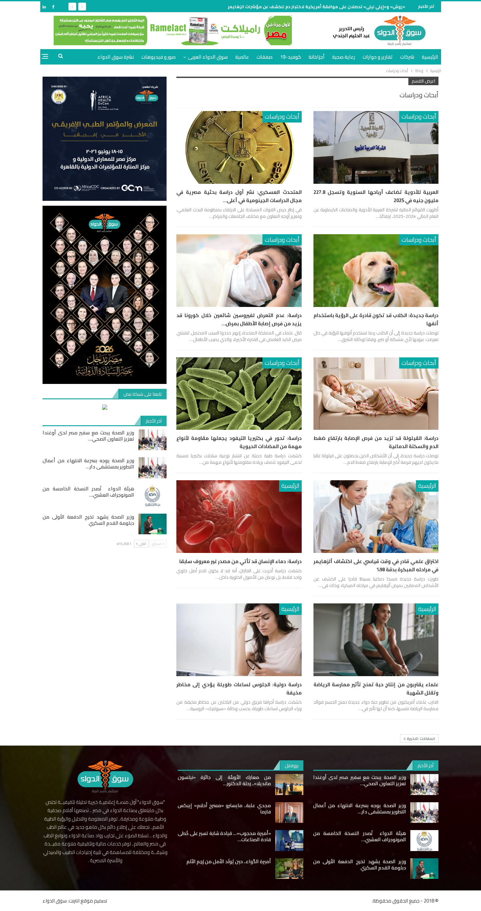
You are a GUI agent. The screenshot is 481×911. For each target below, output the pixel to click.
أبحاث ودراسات (418, 116)
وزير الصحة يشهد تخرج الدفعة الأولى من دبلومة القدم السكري (88, 520)
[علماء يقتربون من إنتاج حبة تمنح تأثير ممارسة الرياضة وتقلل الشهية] (375, 639)
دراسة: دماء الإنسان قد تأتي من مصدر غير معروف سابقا (240, 561)
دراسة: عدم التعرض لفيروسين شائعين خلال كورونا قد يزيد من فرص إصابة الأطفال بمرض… (238, 319)
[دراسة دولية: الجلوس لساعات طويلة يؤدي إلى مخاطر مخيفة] (238, 639)
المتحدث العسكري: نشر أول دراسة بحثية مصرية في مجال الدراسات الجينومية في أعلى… (238, 196)
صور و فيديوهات (158, 57)
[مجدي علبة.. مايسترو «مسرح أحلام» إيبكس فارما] (289, 812)
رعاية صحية (343, 57)
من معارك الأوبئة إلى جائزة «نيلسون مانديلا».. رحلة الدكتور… (224, 780)
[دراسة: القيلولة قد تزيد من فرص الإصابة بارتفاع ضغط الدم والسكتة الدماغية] (375, 393)
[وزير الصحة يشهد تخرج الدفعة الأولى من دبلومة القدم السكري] (152, 524)
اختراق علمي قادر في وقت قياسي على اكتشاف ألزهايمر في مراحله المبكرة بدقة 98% (375, 565)
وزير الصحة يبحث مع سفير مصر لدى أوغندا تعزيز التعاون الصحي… (88, 436)
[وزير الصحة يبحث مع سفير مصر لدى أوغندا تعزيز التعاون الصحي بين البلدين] (152, 439)
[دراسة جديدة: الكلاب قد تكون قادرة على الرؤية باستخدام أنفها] (375, 270)
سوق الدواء (55, 900)
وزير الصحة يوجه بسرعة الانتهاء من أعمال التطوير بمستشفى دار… (88, 463)
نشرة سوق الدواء (116, 57)
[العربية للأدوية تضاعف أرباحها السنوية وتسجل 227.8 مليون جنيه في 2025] (375, 147)
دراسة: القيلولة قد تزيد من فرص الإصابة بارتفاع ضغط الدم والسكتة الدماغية (375, 442)
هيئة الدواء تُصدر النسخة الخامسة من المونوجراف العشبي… (88, 492)
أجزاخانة (317, 57)
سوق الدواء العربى (208, 57)
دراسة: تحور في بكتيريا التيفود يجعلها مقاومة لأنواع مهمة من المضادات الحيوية (238, 442)
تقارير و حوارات (378, 57)
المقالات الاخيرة (420, 738)
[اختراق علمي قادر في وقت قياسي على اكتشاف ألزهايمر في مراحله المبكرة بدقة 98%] (375, 516)
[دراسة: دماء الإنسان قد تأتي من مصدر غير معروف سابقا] (238, 516)
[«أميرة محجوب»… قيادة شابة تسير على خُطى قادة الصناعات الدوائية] (289, 840)
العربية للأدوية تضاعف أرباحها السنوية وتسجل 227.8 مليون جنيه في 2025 (375, 196)
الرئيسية (430, 57)
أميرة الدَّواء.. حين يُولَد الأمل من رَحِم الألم (229, 861)
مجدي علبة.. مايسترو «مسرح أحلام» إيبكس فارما (224, 808)
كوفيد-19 (290, 57)
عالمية (242, 57)
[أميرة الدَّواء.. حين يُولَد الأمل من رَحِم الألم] (289, 868)
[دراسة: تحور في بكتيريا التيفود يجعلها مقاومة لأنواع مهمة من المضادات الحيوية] (238, 393)
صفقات (265, 57)
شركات (407, 57)
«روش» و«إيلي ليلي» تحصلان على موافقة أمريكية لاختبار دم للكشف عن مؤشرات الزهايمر (316, 6)
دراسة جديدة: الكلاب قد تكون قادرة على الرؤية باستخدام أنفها (375, 319)
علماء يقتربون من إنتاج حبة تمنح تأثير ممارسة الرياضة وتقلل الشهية (375, 688)
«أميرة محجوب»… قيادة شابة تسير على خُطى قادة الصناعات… (224, 836)
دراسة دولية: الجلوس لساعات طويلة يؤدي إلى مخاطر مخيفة (238, 688)
